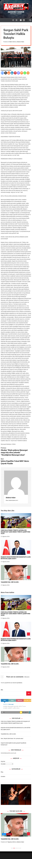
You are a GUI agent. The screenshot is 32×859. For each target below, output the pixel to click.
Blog (2, 772)
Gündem (3, 776)
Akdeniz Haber (16, 12)
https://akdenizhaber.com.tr (12, 500)
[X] (5, 72)
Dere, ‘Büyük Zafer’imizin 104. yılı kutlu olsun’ (12, 738)
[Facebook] (2, 72)
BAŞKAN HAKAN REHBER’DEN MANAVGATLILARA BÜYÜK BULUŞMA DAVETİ (16, 557)
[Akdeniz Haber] (16, 483)
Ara (2, 690)
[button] (3, 833)
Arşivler (3, 761)
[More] (28, 72)
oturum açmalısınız (17, 682)
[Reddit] (8, 72)
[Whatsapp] (24, 72)
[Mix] (21, 72)
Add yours (26, 677)
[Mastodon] (18, 72)
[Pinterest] (15, 72)
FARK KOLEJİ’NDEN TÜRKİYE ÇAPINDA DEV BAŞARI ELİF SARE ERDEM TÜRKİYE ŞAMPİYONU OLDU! (15, 531)
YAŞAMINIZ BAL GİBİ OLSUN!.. (10, 582)
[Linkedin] (12, 72)
